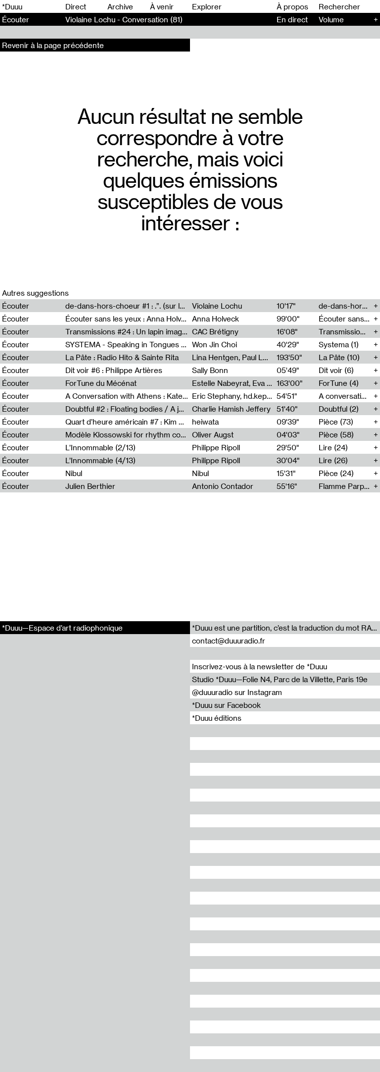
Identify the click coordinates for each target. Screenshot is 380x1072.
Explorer (207, 6)
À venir (162, 6)
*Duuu (12, 6)
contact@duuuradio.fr (228, 640)
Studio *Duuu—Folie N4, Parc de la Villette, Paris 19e (280, 679)
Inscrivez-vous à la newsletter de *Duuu (259, 666)
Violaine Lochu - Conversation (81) (124, 19)
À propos (292, 6)
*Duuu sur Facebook (226, 704)
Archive (120, 6)
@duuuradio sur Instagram (237, 692)
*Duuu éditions (216, 717)
